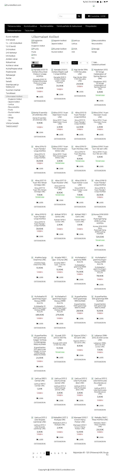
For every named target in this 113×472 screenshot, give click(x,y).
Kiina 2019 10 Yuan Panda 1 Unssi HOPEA (39, 224)
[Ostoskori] (104, 2)
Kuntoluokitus (30, 26)
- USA (9, 115)
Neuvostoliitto (97, 44)
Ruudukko (37, 66)
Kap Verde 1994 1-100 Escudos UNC (80, 79)
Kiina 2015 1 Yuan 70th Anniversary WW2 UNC (60, 156)
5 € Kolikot (10, 56)
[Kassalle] (107, 2)
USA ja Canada (12, 123)
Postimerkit (11, 72)
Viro (32, 58)
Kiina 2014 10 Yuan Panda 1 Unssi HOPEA (39, 156)
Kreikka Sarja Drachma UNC (40, 264)
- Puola (9, 110)
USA (73, 52)
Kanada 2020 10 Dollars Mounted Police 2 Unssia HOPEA (40, 82)
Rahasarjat (10, 75)
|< (33, 453)
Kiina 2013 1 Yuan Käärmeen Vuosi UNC (60, 122)
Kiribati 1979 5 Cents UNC (60, 221)
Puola (33, 52)
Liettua (74, 44)
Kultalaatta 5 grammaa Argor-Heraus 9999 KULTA (60, 309)
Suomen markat (13, 90)
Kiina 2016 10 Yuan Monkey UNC (80, 154)
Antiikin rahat (12, 59)
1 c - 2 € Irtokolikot (14, 43)
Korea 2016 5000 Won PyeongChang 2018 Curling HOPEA (100, 230)
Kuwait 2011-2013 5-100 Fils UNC (60, 344)
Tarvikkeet (10, 93)
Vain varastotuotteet (99, 63)
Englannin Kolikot (38, 46)
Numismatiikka (46, 26)
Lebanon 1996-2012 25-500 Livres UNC (100, 345)
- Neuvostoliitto (12, 107)
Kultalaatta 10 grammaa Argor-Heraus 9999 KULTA (40, 309)
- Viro (8, 120)
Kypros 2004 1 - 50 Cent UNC (79, 342)
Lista (36, 63)
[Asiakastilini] (101, 2)
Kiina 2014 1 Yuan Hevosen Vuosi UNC (100, 122)
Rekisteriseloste (14, 31)
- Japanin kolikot (13, 102)
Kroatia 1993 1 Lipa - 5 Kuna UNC (60, 265)
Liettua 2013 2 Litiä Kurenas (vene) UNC (60, 388)
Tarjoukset (29, 31)
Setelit (9, 81)
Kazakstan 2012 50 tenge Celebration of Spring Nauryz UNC (100, 85)
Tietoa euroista (14, 26)
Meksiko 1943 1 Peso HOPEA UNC (100, 424)
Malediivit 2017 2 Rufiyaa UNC (60, 424)
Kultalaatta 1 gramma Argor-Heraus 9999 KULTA (99, 270)
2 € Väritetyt (11, 53)
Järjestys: (55, 63)
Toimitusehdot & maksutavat (69, 26)
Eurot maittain (12, 37)
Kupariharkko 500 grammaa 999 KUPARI (100, 306)
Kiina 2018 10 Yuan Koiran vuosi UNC (80, 190)
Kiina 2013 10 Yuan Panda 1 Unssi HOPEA (80, 122)
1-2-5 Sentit (11, 46)
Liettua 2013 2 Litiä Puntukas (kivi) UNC (80, 388)
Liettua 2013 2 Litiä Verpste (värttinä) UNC (40, 427)
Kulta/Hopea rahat (14, 69)
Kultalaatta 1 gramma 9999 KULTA (80, 267)
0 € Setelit (10, 40)
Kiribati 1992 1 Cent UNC (80, 221)
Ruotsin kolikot (57, 52)
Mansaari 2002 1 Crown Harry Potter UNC (80, 427)
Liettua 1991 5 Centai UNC (39, 385)
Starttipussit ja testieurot (12, 86)
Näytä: (75, 63)
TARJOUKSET (12, 126)
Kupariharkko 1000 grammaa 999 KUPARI (80, 306)
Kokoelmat (11, 62)
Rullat (8, 78)
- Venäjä (9, 118)
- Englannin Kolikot (14, 99)
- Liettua (10, 104)
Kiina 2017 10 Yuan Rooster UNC (59, 187)
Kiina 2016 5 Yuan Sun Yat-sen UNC (100, 153)
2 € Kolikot (10, 49)
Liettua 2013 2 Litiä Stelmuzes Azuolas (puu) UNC (100, 391)
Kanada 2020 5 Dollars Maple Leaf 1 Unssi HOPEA (60, 80)
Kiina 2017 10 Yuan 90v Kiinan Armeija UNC (39, 190)
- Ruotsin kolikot (13, 112)
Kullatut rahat (12, 65)
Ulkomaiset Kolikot (14, 96)
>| (40, 457)
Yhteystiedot (91, 26)
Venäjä (94, 52)
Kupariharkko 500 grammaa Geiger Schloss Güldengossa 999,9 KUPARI (40, 351)
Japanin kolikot (57, 44)
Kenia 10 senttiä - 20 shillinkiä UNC (40, 119)
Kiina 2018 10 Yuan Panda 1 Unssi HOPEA (100, 190)
